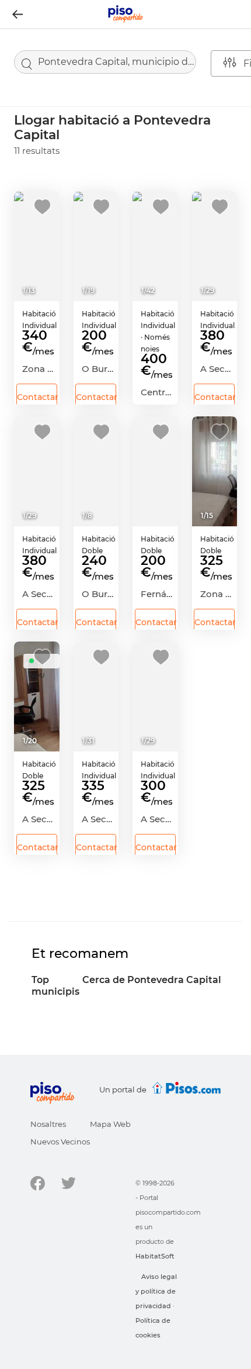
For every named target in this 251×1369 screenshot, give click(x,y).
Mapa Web (110, 1124)
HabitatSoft (155, 1256)
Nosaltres (48, 1124)
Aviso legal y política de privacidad (156, 1291)
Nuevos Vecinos (60, 1141)
